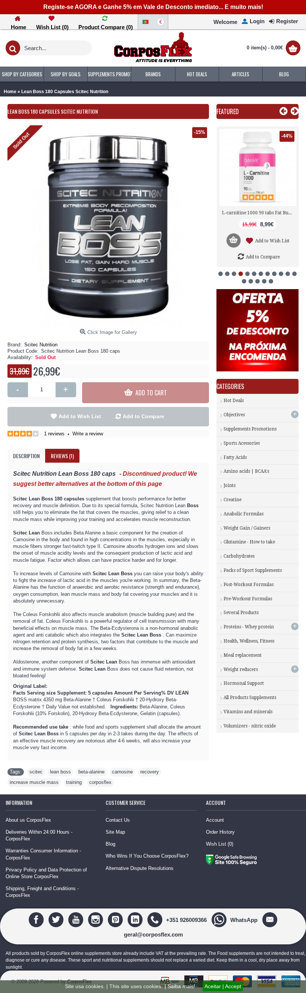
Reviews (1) (62, 456)
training (74, 782)
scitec (36, 772)
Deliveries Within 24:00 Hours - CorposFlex (39, 835)
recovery (149, 772)
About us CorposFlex (28, 820)
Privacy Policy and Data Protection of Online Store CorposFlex (46, 873)
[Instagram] (96, 919)
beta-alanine (91, 772)
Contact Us (118, 820)
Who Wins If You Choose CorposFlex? (147, 856)
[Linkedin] (136, 919)
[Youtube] (76, 919)
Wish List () (219, 844)
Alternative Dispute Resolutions (140, 868)
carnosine (122, 772)
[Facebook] (37, 919)
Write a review (87, 433)
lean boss (60, 772)
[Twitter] (57, 919)
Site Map (115, 832)
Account (215, 820)
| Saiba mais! (180, 986)
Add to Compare (143, 416)
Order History (220, 832)
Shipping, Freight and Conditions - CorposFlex (42, 892)
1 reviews (54, 433)
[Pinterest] (116, 919)
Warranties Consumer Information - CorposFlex (43, 854)
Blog (110, 844)
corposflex (100, 782)
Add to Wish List (80, 416)
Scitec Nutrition (40, 344)
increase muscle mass (34, 782)
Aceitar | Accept (222, 986)
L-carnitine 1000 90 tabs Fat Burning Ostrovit (259, 212)
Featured (227, 111)
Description (26, 456)
